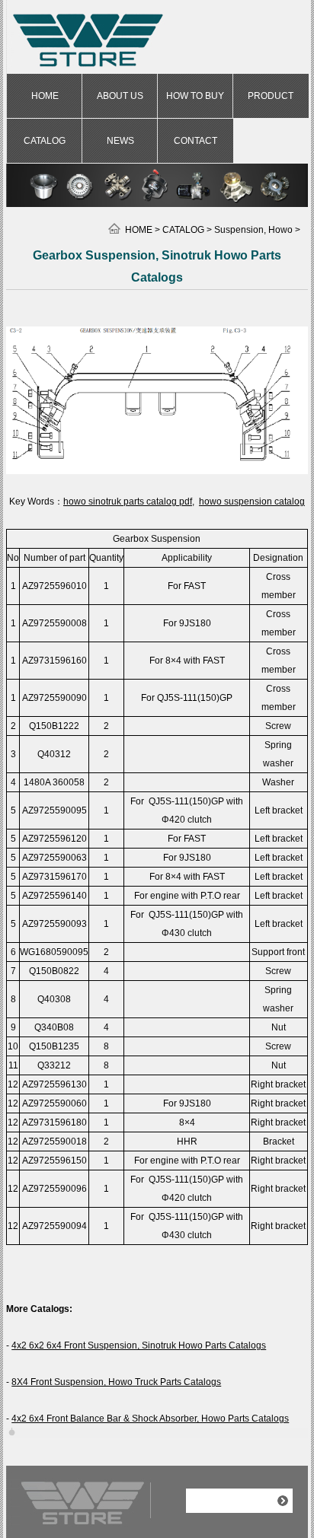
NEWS (120, 140)
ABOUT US (120, 96)
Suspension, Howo (253, 229)
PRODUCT (270, 96)
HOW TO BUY (195, 96)
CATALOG (45, 140)
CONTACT (195, 140)
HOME (45, 96)
